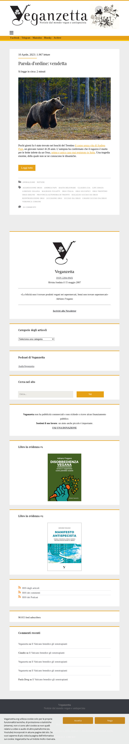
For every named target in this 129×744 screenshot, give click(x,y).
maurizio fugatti (51, 191)
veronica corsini (31, 202)
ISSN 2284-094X (64, 278)
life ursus (98, 188)
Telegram (26, 38)
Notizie (41, 182)
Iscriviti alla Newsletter (64, 311)
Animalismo (29, 182)
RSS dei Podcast (30, 597)
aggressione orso (32, 188)
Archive (57, 38)
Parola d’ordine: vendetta (42, 63)
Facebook (14, 38)
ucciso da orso (72, 198)
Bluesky (48, 38)
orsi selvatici (83, 191)
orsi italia (68, 191)
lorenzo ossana (31, 191)
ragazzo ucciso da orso (85, 195)
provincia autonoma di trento (53, 195)
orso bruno (28, 195)
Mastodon (37, 38)
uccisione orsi (54, 198)
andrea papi (50, 188)
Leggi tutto (28, 168)
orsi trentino (100, 191)
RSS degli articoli (30, 588)
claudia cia (84, 188)
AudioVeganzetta (26, 366)
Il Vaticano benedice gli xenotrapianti (49, 644)
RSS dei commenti (31, 592)
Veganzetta (23, 644)
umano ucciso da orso (94, 198)
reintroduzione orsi (33, 198)
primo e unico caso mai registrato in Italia (73, 152)
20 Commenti (29, 207)
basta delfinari (67, 188)
